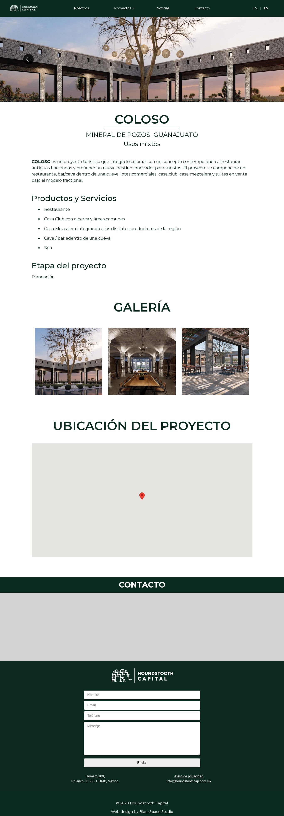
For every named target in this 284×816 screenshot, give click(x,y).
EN (254, 8)
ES (266, 8)
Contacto (202, 8)
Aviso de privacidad (188, 776)
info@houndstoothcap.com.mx (189, 781)
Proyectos (122, 8)
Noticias (163, 8)
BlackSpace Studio (156, 811)
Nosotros (81, 8)
